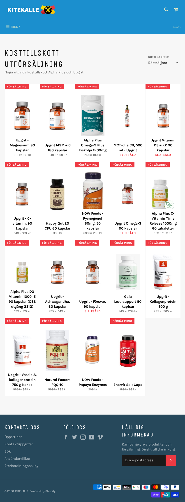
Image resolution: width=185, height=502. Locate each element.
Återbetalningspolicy (21, 466)
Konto (176, 27)
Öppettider (13, 437)
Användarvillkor (17, 458)
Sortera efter (158, 57)
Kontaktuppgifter (19, 444)
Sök (8, 451)
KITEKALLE (21, 491)
